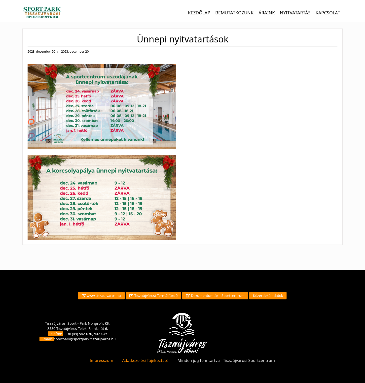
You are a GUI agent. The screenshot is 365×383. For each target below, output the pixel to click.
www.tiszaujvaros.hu (103, 295)
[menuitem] (199, 12)
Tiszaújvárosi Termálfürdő (155, 295)
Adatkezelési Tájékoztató (145, 360)
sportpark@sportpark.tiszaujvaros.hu (85, 339)
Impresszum (101, 360)
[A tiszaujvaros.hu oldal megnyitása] (182, 332)
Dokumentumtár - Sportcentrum (217, 295)
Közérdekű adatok (268, 295)
